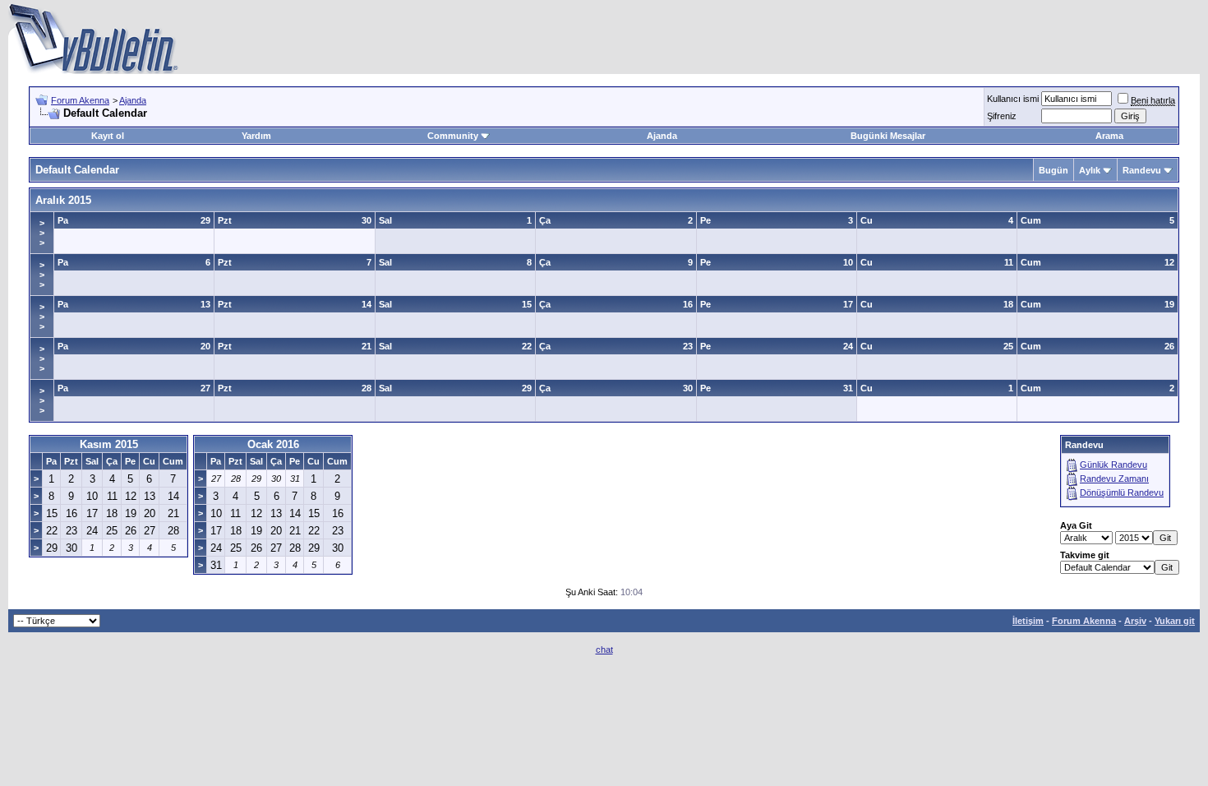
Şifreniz (1002, 116)
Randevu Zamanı (1114, 478)
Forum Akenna (80, 100)
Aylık (1089, 170)
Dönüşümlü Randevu (1122, 492)
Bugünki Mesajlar (888, 136)
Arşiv (1135, 621)
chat (604, 649)
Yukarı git (1175, 621)
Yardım (256, 136)
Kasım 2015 (109, 444)
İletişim (1028, 621)
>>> (41, 232)
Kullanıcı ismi (1013, 99)
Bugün (1053, 170)
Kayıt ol (107, 136)
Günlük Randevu (1113, 464)
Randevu (1142, 170)
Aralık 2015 (63, 200)
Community (452, 136)
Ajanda (132, 100)
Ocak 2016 (273, 444)
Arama (1109, 136)
